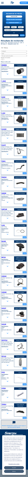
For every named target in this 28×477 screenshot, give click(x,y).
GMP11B (4, 209)
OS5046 (3, 292)
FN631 (3, 161)
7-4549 (3, 81)
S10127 (3, 308)
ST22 (3, 372)
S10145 (3, 324)
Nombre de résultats (5, 57)
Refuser (14, 471)
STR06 (3, 388)
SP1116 (3, 356)
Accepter (14, 467)
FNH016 (3, 177)
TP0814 (3, 404)
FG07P (3, 145)
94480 (3, 97)
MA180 (3, 241)
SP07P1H (4, 340)
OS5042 (3, 276)
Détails (24, 77)
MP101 (3, 257)
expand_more (7, 74)
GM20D (3, 193)
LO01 (3, 225)
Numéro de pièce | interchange (14, 19)
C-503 (3, 113)
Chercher (22, 35)
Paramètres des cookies (14, 464)
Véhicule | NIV (14, 16)
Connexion (24, 2)
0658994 (4, 65)
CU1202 (3, 129)
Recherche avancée (14, 22)
